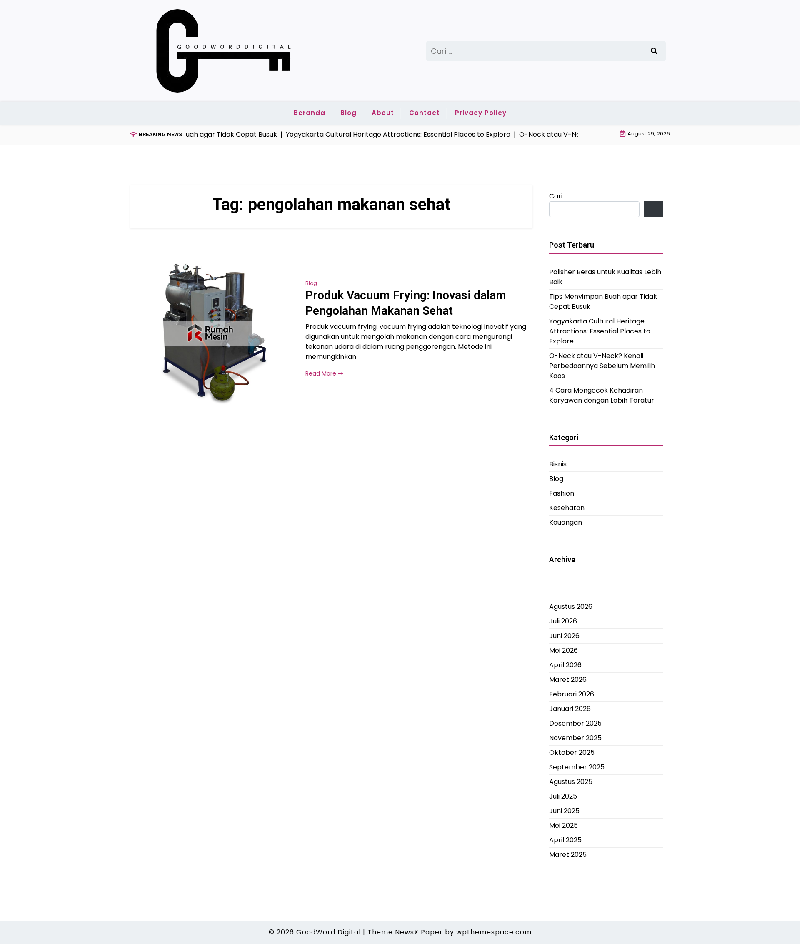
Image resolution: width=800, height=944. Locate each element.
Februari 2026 (571, 694)
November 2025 (575, 737)
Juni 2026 (564, 635)
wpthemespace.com (494, 932)
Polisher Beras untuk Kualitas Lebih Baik (605, 276)
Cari (555, 196)
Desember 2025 (575, 723)
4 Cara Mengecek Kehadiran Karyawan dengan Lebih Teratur (601, 395)
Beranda (309, 112)
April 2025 (565, 839)
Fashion (561, 493)
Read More (321, 373)
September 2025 (577, 766)
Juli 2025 (563, 796)
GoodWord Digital (328, 932)
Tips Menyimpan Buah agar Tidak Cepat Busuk (603, 301)
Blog (348, 112)
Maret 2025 (568, 854)
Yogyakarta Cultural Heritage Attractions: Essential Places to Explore (599, 331)
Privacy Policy (481, 112)
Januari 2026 (570, 708)
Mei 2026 (563, 650)
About (383, 112)
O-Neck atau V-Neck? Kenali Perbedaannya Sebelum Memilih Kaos (602, 365)
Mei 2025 (563, 825)
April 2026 (565, 664)
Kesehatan (567, 508)
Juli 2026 (563, 621)
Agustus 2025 (570, 781)
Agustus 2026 (570, 606)
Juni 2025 (564, 810)
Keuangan (565, 522)
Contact (424, 112)
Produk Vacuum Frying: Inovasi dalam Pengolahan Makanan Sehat (405, 302)
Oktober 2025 (572, 752)
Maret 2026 (568, 679)
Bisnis (558, 464)
